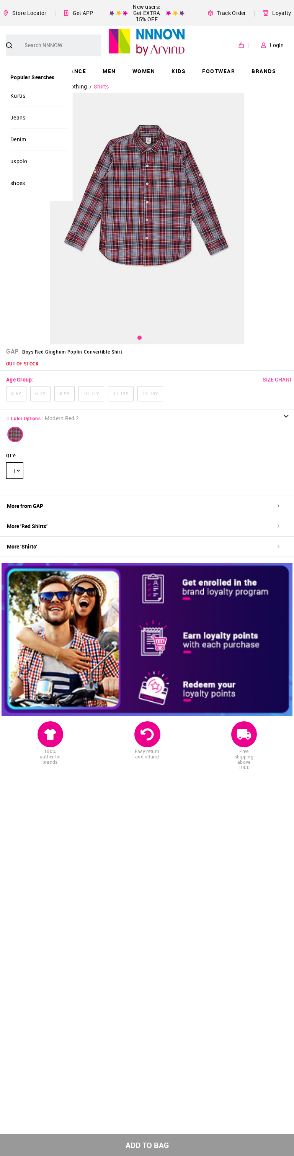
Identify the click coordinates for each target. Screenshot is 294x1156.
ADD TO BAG (147, 1145)
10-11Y (91, 393)
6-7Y (40, 393)
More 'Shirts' (22, 546)
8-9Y (64, 393)
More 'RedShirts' (27, 526)
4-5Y (16, 393)
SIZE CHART (277, 379)
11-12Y (121, 393)
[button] (15, 434)
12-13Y (150, 393)
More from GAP (25, 505)
